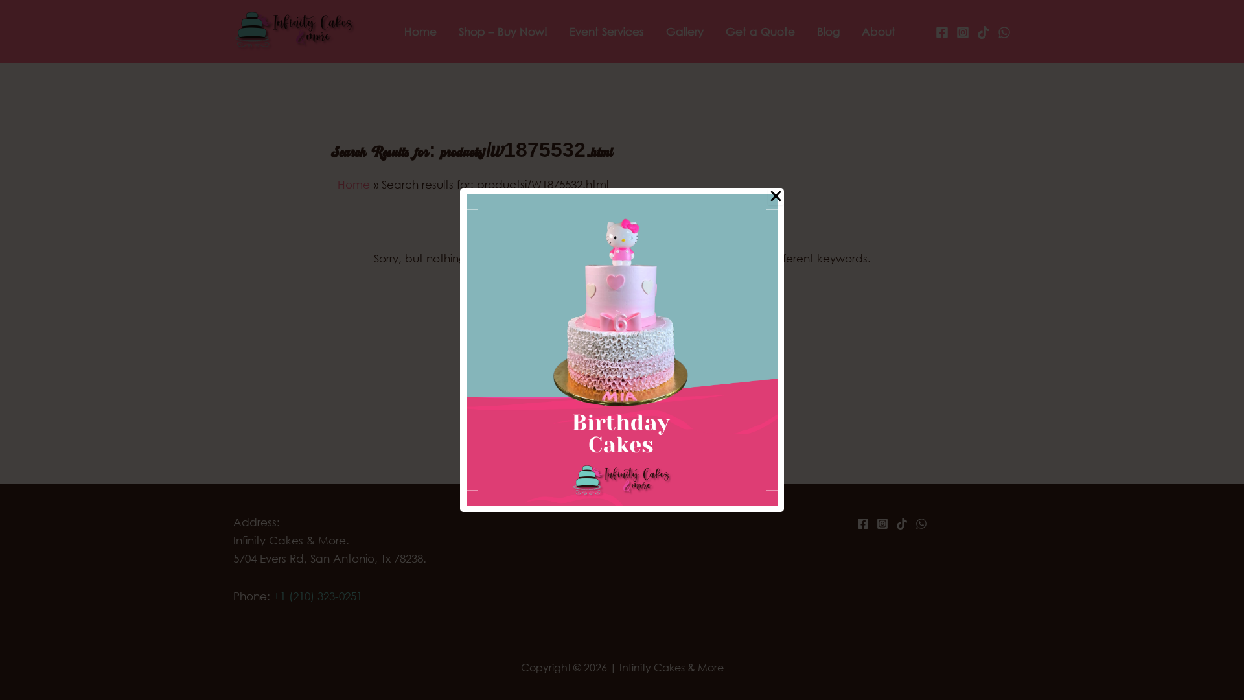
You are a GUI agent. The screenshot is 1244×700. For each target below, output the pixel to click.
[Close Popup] (776, 196)
